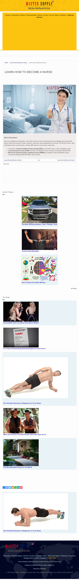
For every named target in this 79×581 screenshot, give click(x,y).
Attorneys (8, 15)
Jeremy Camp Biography (30, 251)
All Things (74, 288)
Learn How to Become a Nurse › (66, 160)
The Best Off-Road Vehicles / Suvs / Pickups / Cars (39, 224)
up (39, 160)
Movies (40, 15)
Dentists (23, 15)
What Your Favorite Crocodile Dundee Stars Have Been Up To (24, 434)
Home (6, 62)
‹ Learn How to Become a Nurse (13, 160)
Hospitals (63, 15)
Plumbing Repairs (31, 15)
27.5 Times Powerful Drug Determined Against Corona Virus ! (24, 348)
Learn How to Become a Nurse (18, 62)
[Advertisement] (39, 34)
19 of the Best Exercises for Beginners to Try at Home (22, 403)
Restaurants (15, 15)
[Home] (39, 5)
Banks (57, 15)
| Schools (46, 15)
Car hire (51, 15)
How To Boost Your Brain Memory (33, 282)
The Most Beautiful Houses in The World (17, 467)
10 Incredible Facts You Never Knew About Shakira (21, 323)
